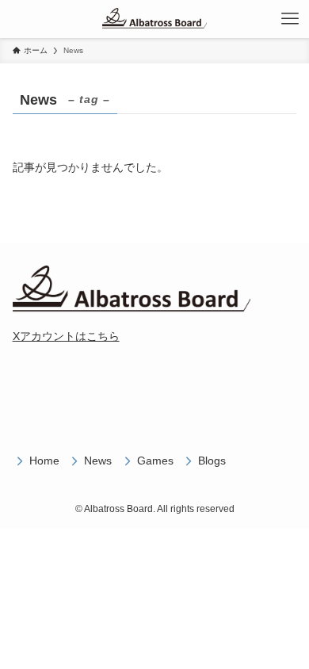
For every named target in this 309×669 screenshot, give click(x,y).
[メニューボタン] (290, 19)
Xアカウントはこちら (66, 336)
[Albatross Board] (155, 19)
